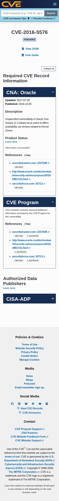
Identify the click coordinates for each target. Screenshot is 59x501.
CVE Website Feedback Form (28, 436)
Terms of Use (29, 344)
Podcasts (29, 383)
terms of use (12, 456)
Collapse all (49, 69)
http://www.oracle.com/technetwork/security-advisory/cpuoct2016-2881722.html (31, 175)
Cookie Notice (29, 356)
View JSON (32, 48)
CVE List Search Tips (15, 18)
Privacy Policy (29, 352)
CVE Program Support (28, 429)
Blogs (29, 380)
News (29, 376)
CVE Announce (31, 412)
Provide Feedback (43, 18)
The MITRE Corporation (23, 472)
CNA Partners (29, 433)
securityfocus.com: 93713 (27, 183)
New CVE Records (31, 408)
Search (51, 13)
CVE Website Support (28, 440)
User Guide (32, 55)
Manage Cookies (29, 359)
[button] (55, 4)
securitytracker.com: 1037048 (30, 163)
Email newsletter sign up (29, 387)
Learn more (11, 141)
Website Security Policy (29, 348)
